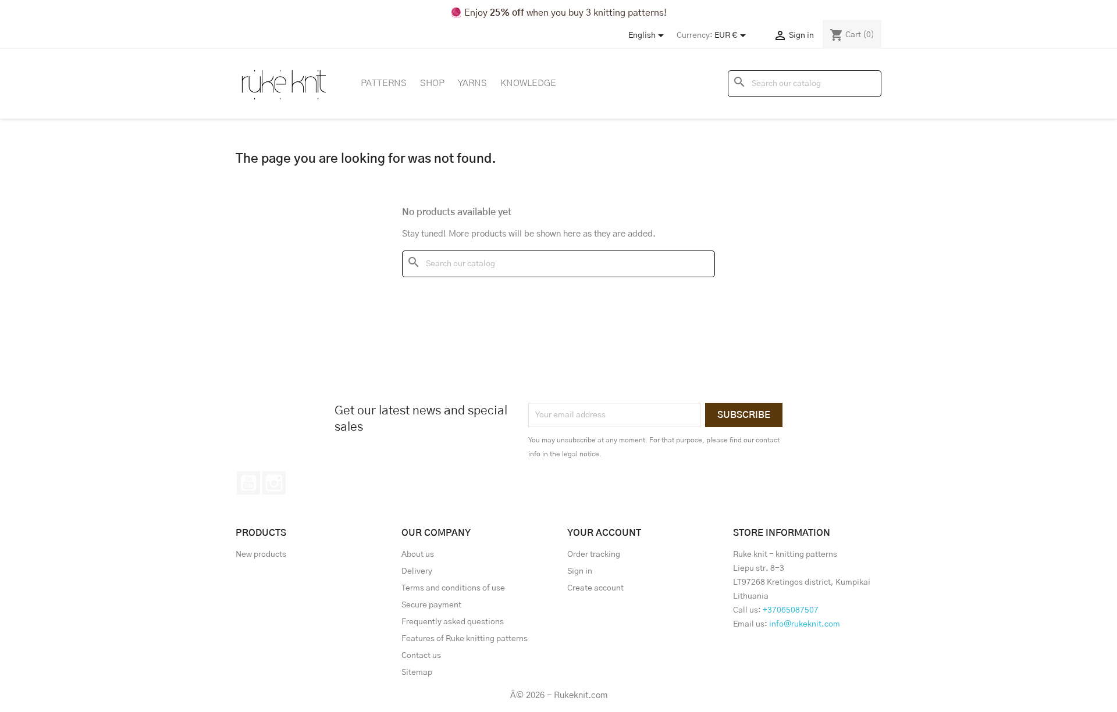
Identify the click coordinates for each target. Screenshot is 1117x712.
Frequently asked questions (452, 622)
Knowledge (528, 83)
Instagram (274, 483)
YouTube (248, 483)
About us (417, 554)
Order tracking (593, 554)
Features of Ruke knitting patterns (464, 639)
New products (261, 554)
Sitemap (416, 672)
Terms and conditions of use (453, 588)
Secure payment (431, 605)
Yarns (472, 83)
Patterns (384, 83)
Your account (604, 533)
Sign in (579, 571)
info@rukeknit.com (804, 624)
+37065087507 (791, 610)
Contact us (421, 656)
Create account (595, 588)
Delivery (416, 571)
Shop (432, 83)
